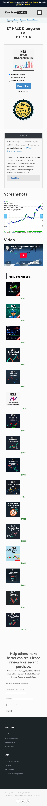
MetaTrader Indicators (12, 734)
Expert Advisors (32, 20)
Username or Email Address (15, 690)
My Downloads (10, 742)
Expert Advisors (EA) (11, 738)
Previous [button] (5, 216)
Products (23, 20)
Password (9, 699)
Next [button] (41, 216)
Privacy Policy (9, 769)
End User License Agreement (14, 774)
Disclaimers (8, 765)
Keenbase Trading (13, 20)
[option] (23, 216)
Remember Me (13, 705)
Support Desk (9, 746)
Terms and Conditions (12, 761)
